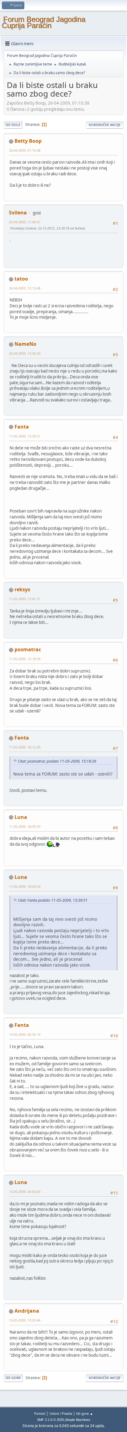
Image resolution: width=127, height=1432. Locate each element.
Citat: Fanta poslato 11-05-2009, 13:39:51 (53, 900)
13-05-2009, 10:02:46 (24, 1320)
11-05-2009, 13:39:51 (24, 436)
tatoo (21, 278)
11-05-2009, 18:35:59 (24, 826)
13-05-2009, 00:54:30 (24, 1191)
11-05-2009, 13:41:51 (24, 598)
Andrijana (26, 1310)
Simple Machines (77, 1420)
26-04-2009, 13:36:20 (24, 353)
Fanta (21, 426)
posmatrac (27, 649)
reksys (22, 589)
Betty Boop (28, 141)
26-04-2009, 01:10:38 (24, 150)
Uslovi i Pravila (60, 1413)
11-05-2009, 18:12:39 (24, 747)
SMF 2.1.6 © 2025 (50, 1420)
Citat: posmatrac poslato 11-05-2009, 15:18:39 (57, 761)
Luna (20, 817)
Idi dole (13, 124)
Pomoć (39, 1413)
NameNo (25, 344)
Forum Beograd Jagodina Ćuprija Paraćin (43, 22)
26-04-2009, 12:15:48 (24, 288)
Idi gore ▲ (84, 1413)
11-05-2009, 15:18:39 (24, 658)
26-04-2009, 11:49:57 (24, 222)
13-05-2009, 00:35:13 (24, 1034)
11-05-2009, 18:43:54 (24, 886)
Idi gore (13, 1377)
